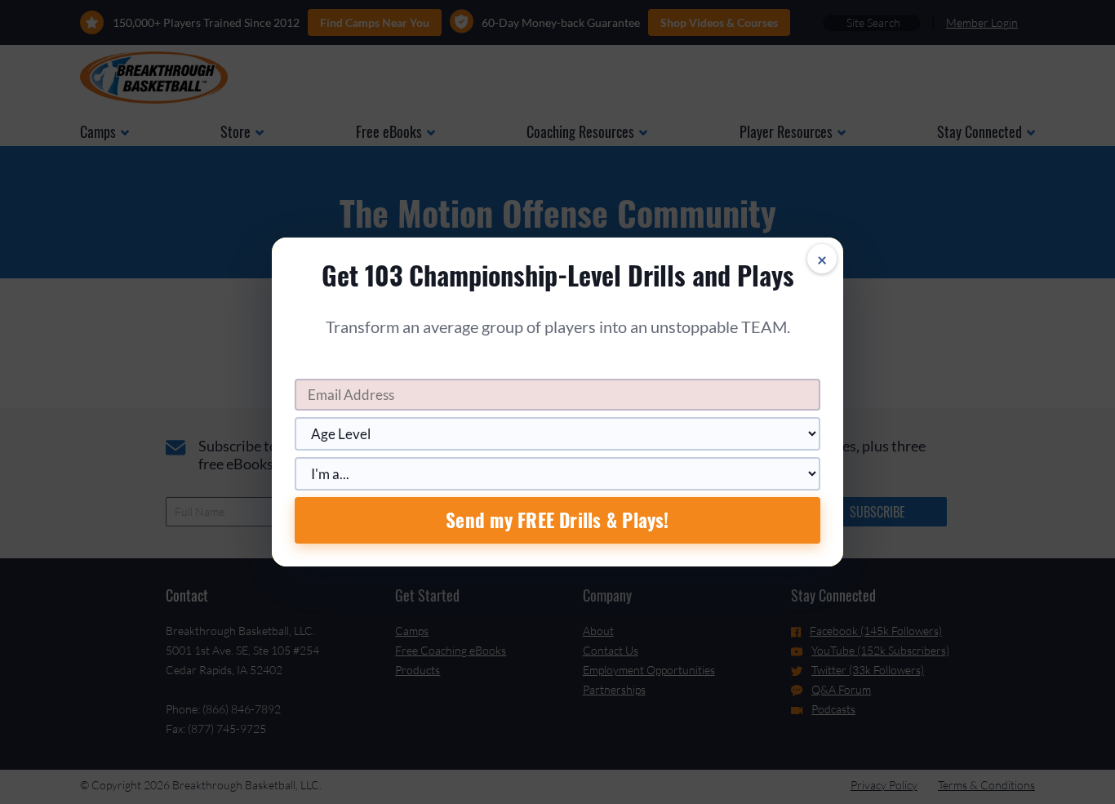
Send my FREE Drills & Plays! (557, 520)
